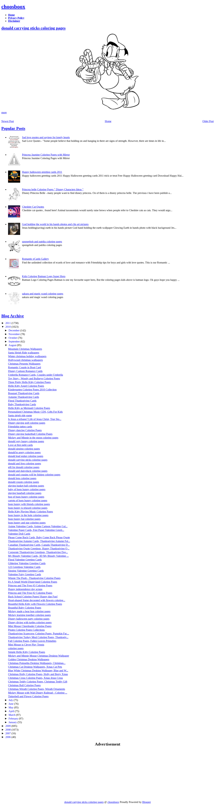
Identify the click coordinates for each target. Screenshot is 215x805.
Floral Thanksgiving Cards (22, 400)
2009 (8, 726)
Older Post (208, 121)
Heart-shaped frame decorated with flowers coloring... (36, 600)
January (13, 722)
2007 (8, 733)
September (14, 341)
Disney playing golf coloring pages (26, 422)
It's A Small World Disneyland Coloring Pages (32, 581)
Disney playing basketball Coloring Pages (30, 433)
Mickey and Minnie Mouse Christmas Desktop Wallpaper (38, 655)
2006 (8, 737)
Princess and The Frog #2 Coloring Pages (30, 592)
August (13, 345)
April (12, 711)
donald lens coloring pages (22, 478)
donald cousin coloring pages (23, 482)
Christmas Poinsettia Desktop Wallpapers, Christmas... (37, 663)
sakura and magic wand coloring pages (42, 293)
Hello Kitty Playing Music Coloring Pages (30, 511)
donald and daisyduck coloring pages (27, 470)
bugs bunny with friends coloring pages (29, 504)
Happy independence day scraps (25, 589)
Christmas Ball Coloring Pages (24, 685)
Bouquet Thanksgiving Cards (23, 393)
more (4, 112)
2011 (8, 323)
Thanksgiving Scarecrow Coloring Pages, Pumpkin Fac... (38, 633)
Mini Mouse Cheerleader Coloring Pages (29, 626)
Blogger (146, 802)
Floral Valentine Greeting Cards (25, 559)
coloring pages (16, 648)
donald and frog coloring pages (24, 463)
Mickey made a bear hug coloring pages (29, 611)
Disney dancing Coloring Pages (25, 430)
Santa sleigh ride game (20, 415)
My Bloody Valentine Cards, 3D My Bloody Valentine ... (38, 555)
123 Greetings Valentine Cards (24, 567)
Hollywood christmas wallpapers (25, 360)
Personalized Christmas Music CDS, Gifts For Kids (35, 411)
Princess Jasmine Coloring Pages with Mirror (46, 154)
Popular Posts (13, 128)
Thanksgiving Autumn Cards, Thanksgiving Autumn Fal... (39, 541)
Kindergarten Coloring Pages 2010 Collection (32, 389)
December (14, 330)
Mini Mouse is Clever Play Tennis (26, 644)
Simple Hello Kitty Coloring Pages (26, 652)
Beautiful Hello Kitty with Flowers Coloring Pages (35, 604)
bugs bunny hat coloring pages (24, 519)
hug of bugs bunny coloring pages (26, 496)
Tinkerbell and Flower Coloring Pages (28, 696)
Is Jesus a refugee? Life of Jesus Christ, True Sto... (34, 419)
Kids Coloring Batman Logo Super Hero (43, 276)
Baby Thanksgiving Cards (22, 404)
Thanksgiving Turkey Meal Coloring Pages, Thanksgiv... (38, 637)
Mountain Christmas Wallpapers (25, 348)
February (14, 718)
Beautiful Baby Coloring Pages (24, 607)
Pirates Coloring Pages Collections (26, 629)
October (13, 337)
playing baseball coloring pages (24, 493)
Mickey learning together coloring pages (29, 615)
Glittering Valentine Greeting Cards (27, 563)
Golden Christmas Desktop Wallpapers (28, 659)
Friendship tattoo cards (20, 426)
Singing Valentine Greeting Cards (26, 570)
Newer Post (7, 121)
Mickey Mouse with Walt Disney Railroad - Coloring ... (37, 692)
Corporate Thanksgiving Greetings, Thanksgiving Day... (38, 552)
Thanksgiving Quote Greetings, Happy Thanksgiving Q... (38, 548)
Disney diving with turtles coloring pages (30, 622)
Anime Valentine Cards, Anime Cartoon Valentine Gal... (38, 526)
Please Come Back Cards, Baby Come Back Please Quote (39, 537)
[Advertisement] (29, 773)
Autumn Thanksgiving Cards (23, 397)
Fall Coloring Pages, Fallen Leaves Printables (32, 640)
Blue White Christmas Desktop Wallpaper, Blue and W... (38, 670)
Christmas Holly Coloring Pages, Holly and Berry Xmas (38, 674)
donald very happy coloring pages (26, 441)
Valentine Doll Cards (19, 533)
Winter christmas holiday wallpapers (27, 356)
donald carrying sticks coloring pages (33, 28)
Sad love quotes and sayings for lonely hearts (46, 137)
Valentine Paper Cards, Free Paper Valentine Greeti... (36, 530)
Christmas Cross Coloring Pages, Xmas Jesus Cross (35, 677)
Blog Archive (12, 316)
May (11, 707)
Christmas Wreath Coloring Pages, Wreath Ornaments (36, 689)
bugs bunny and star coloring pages (27, 522)
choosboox (13, 7)
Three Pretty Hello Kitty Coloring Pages (29, 382)
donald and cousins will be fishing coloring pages (34, 474)
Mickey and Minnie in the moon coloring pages (33, 437)
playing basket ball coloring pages (26, 485)
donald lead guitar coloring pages (25, 456)
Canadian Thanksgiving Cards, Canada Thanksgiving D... (39, 544)
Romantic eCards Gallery (35, 258)
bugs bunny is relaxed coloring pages (27, 507)
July (11, 700)
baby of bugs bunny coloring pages (26, 489)
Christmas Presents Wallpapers (24, 363)
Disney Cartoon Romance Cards (25, 371)
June (11, 703)
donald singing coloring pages (24, 448)
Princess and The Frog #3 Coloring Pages (30, 585)
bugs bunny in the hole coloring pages (28, 515)
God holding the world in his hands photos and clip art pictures (55, 224)
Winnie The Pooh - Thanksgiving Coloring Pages (34, 578)
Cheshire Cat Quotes (33, 206)
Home (108, 121)
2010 (8, 326)
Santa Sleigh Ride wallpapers (23, 352)
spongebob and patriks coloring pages (42, 241)
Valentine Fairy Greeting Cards (24, 574)
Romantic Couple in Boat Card (24, 367)
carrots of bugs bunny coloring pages (27, 500)
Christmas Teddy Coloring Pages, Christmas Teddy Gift (37, 681)
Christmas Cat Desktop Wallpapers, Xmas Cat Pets (35, 666)
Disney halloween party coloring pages (28, 618)
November (14, 334)
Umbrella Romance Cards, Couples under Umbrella (35, 374)
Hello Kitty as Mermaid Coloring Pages (29, 408)
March (12, 714)
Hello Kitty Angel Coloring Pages (26, 385)
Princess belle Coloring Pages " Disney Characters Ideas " (52, 189)
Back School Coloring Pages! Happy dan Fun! (33, 596)
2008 (8, 729)
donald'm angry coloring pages (24, 452)
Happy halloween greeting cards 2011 (42, 172)
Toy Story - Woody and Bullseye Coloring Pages (34, 378)
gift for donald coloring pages (23, 467)
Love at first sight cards (20, 445)
